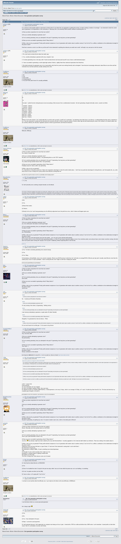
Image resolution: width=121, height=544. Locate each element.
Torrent (21, 10)
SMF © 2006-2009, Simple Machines (65, 541)
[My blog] (6, 166)
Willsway (5, 92)
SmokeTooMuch (7, 328)
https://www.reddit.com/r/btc (63, 355)
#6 (117, 149)
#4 (117, 93)
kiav (4, 265)
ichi (4, 291)
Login (17, 12)
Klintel (5, 459)
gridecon (5, 24)
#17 (117, 460)
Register (22, 12)
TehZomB (5, 509)
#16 (117, 423)
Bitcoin (11, 15)
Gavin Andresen (7, 148)
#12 (117, 292)
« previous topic (108, 18)
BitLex (4, 214)
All (9, 19)
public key (24, 243)
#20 (117, 510)
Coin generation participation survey (33, 15)
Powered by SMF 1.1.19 (53, 541)
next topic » (115, 18)
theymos (5, 246)
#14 (117, 358)
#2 (117, 51)
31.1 (18, 10)
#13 (117, 329)
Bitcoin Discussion (18, 15)
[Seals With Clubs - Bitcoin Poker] (6, 89)
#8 (117, 197)
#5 (117, 127)
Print (116, 19)
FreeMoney (6, 71)
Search (13, 12)
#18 (117, 478)
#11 (117, 265)
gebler (4, 196)
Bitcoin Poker (26, 90)
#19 (117, 499)
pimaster (5, 423)
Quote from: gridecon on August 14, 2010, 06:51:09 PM (33, 360)
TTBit (4, 357)
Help (10, 12)
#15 (117, 397)
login (16, 8)
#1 (117, 25)
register (20, 8)
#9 (117, 215)
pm (41, 355)
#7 (117, 177)
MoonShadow (6, 177)
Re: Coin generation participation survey (35, 50)
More (26, 12)
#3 (117, 72)
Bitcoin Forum (5, 15)
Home (6, 12)
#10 (117, 246)
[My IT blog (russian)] (6, 282)
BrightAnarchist (7, 396)
